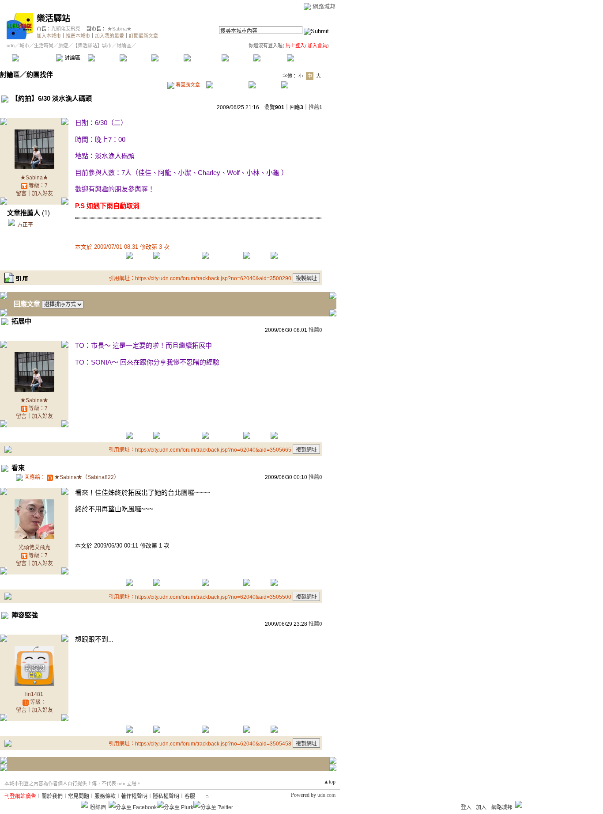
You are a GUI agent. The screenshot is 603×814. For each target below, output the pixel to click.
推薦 (315, 107)
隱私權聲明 (166, 796)
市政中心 (308, 58)
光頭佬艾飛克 (65, 28)
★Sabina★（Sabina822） (86, 477)
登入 (466, 807)
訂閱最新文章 (143, 35)
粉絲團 (98, 807)
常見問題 (78, 796)
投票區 (135, 58)
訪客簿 (269, 58)
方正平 (25, 225)
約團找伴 (39, 74)
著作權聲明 (134, 796)
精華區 (103, 58)
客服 (190, 796)
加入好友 (42, 193)
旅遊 (63, 45)
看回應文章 (187, 84)
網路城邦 (324, 6)
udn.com (326, 795)
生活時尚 (43, 45)
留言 (21, 193)
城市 (24, 45)
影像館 (167, 58)
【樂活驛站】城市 (92, 45)
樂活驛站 (53, 18)
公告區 (237, 58)
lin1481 (34, 694)
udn (11, 45)
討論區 (71, 58)
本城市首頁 (33, 58)
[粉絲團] (84, 804)
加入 (481, 807)
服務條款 (105, 796)
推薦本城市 (78, 35)
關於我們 (52, 796)
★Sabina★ (119, 28)
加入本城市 (49, 35)
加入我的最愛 (109, 35)
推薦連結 (202, 58)
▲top (329, 782)
